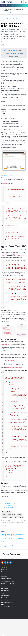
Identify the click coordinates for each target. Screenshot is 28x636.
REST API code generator (9, 503)
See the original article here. (13, 522)
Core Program (4, 588)
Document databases (8, 499)
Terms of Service (5, 595)
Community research (6, 574)
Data (17, 18)
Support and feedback (6, 571)
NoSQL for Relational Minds (7, 542)
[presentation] (15, 193)
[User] (22, 2)
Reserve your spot (14, 12)
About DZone (4, 569)
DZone (2, 18)
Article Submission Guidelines (8, 583)
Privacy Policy (4, 597)
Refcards (3, 5)
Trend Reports (10, 5)
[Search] (26, 2)
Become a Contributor (6, 586)
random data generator (8, 175)
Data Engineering (10, 18)
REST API (22, 249)
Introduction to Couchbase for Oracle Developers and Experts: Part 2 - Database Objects (13, 534)
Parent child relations (9, 507)
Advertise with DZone (6, 578)
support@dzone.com (6, 609)
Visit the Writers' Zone (6, 590)
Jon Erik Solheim (21, 43)
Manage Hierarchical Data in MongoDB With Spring (13, 539)
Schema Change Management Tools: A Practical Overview (12, 545)
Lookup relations (7, 505)
